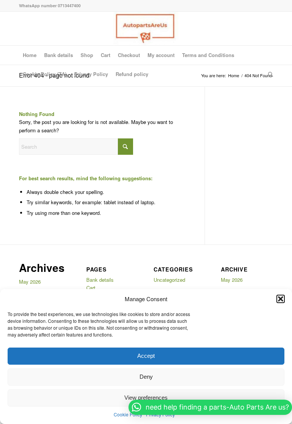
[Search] (268, 74)
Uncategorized (169, 279)
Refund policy (132, 74)
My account (161, 55)
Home (29, 55)
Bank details (58, 55)
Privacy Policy (91, 74)
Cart (105, 55)
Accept (146, 356)
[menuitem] (268, 74)
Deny (146, 376)
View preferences (146, 397)
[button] (280, 299)
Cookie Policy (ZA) (45, 74)
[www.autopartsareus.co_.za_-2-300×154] (145, 28)
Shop (87, 55)
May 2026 (30, 281)
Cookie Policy (128, 414)
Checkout (129, 55)
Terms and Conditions (208, 55)
